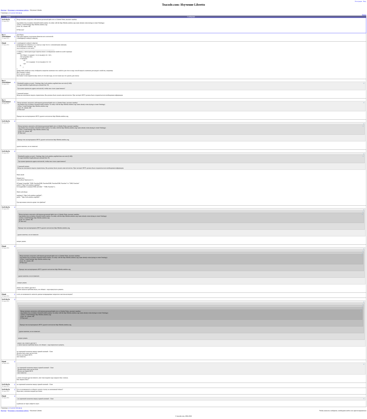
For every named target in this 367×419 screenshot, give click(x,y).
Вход (364, 1)
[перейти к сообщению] (364, 83)
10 (19, 13)
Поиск (364, 15)
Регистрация (358, 1)
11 (21, 13)
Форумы (3, 10)
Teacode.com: (171, 4)
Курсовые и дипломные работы (18, 10)
